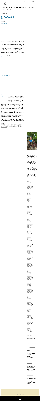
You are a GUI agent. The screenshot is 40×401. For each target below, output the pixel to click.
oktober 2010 (29, 335)
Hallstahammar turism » (30, 354)
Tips (11, 124)
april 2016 (28, 260)
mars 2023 (28, 213)
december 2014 (29, 277)
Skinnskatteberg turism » (30, 367)
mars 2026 (28, 185)
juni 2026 (28, 182)
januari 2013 (29, 303)
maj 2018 (28, 247)
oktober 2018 (29, 245)
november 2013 (29, 291)
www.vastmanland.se (30, 375)
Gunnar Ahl (11, 125)
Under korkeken (22, 394)
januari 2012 (29, 317)
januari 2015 (29, 276)
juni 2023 (28, 211)
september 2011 (29, 322)
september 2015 (29, 267)
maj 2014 (28, 284)
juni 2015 (28, 271)
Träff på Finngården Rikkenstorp (8, 18)
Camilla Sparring (17, 124)
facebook (20, 390)
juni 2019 (28, 237)
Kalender (4, 9)
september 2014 (29, 280)
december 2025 (29, 186)
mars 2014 (28, 286)
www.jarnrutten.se (32, 347)
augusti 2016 (29, 258)
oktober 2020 (29, 227)
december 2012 (29, 304)
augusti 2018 (29, 246)
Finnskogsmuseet (18, 125)
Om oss (28, 7)
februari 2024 (29, 205)
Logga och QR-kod (29, 384)
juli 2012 (28, 310)
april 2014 (28, 285)
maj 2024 (28, 201)
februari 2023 (29, 214)
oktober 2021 (29, 225)
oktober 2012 (29, 306)
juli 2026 (28, 181)
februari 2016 (29, 263)
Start (4, 7)
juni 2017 (28, 253)
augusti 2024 (29, 198)
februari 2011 (29, 330)
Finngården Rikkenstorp (12, 125)
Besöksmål (8, 7)
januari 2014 (29, 289)
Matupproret (6, 126)
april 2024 (28, 202)
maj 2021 (28, 226)
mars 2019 (28, 239)
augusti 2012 (29, 309)
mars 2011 (28, 329)
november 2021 (29, 224)
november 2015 (29, 265)
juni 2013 (28, 297)
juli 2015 (28, 270)
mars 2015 (28, 273)
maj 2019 (28, 238)
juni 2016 (28, 259)
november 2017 (29, 251)
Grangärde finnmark (6, 125)
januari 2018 (29, 250)
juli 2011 (28, 324)
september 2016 (29, 257)
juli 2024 (28, 199)
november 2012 (29, 305)
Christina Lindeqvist (4, 127)
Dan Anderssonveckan (5, 125)
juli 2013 (28, 296)
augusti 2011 (29, 323)
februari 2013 (29, 302)
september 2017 (29, 252)
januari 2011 (29, 331)
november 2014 (29, 278)
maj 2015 (28, 272)
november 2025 (29, 187)
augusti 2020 (29, 228)
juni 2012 (28, 311)
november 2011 (29, 319)
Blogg (11, 9)
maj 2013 (28, 298)
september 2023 (29, 208)
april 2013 (28, 299)
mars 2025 (28, 194)
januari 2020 (29, 233)
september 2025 (29, 189)
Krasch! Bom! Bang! (22, 7)
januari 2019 (29, 241)
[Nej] (38, 398)
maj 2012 (28, 312)
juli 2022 (28, 219)
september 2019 (29, 234)
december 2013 (29, 290)
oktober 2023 (29, 207)
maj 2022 (28, 220)
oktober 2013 (29, 292)
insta (22, 390)
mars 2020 (28, 232)
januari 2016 (29, 264)
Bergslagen (16, 7)
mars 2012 (28, 315)
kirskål (3, 126)
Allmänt (9, 124)
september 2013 (29, 293)
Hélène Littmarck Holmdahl (17, 125)
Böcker (12, 7)
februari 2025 (29, 195)
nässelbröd (10, 126)
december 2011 (29, 318)
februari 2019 (29, 240)
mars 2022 (28, 221)
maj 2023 (28, 212)
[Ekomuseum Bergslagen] (10, 3)
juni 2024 (28, 200)
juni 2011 (28, 325)
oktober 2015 (29, 266)
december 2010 (29, 332)
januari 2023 (29, 215)
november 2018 (29, 244)
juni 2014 (28, 283)
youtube (24, 390)
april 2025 (28, 193)
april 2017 (28, 254)
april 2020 (28, 231)
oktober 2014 (29, 279)
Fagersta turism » (29, 363)
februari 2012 (29, 316)
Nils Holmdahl (14, 126)
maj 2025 (28, 192)
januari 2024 (29, 206)
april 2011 (28, 328)
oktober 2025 (29, 188)
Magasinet (32, 7)
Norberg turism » (29, 358)
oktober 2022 (29, 218)
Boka (8, 9)
